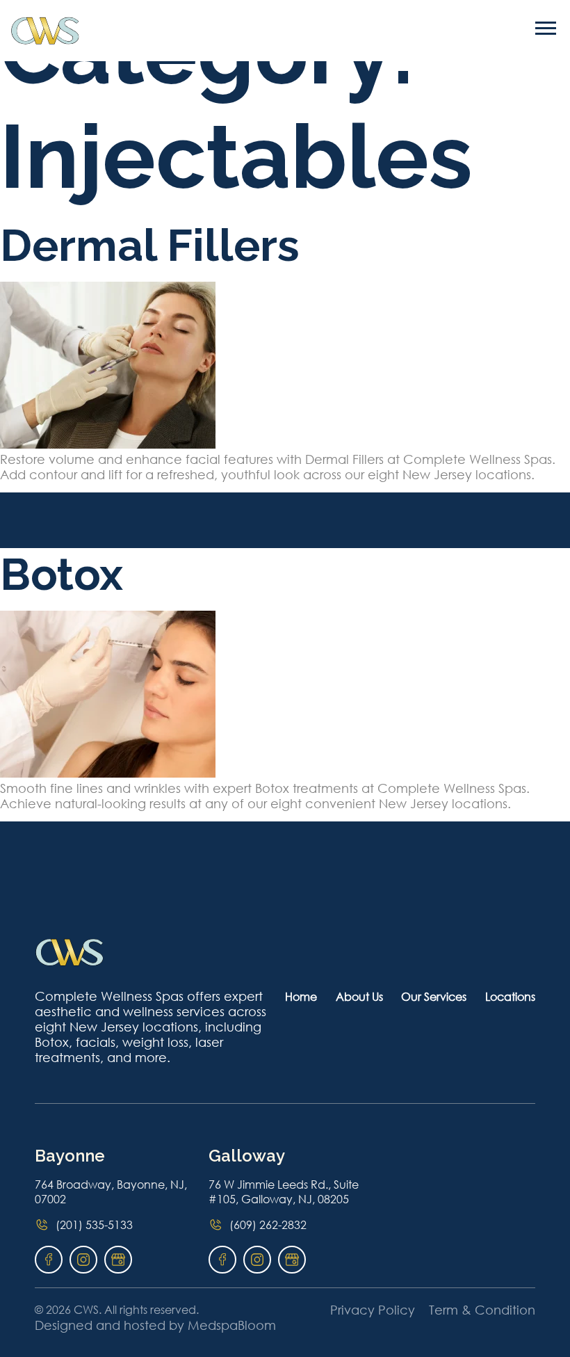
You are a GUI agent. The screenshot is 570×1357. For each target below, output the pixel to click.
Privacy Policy (372, 1309)
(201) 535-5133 (94, 1224)
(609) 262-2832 (268, 1224)
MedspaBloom (232, 1325)
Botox (61, 574)
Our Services (433, 996)
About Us (359, 996)
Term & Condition (482, 1309)
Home (301, 996)
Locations (510, 996)
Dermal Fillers (150, 245)
